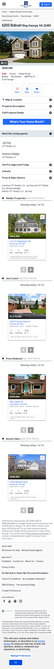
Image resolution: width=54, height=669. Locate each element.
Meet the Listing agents (15, 133)
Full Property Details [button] (13, 112)
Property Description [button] (13, 106)
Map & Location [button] (13, 99)
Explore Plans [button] (44, 617)
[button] (45, 4)
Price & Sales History (13, 177)
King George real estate (38, 533)
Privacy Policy (8, 567)
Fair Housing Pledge (25, 584)
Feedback (6, 561)
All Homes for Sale (11, 550)
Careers (39, 561)
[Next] (31, 270)
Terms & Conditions (11, 579)
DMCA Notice (8, 584)
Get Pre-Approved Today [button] (15, 164)
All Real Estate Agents (32, 550)
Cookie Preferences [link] (11, 590)
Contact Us (18, 561)
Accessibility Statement (34, 579)
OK (15, 662)
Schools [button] (6, 171)
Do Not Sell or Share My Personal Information (25, 573)
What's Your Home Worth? (27, 121)
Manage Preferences (21, 656)
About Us (29, 561)
